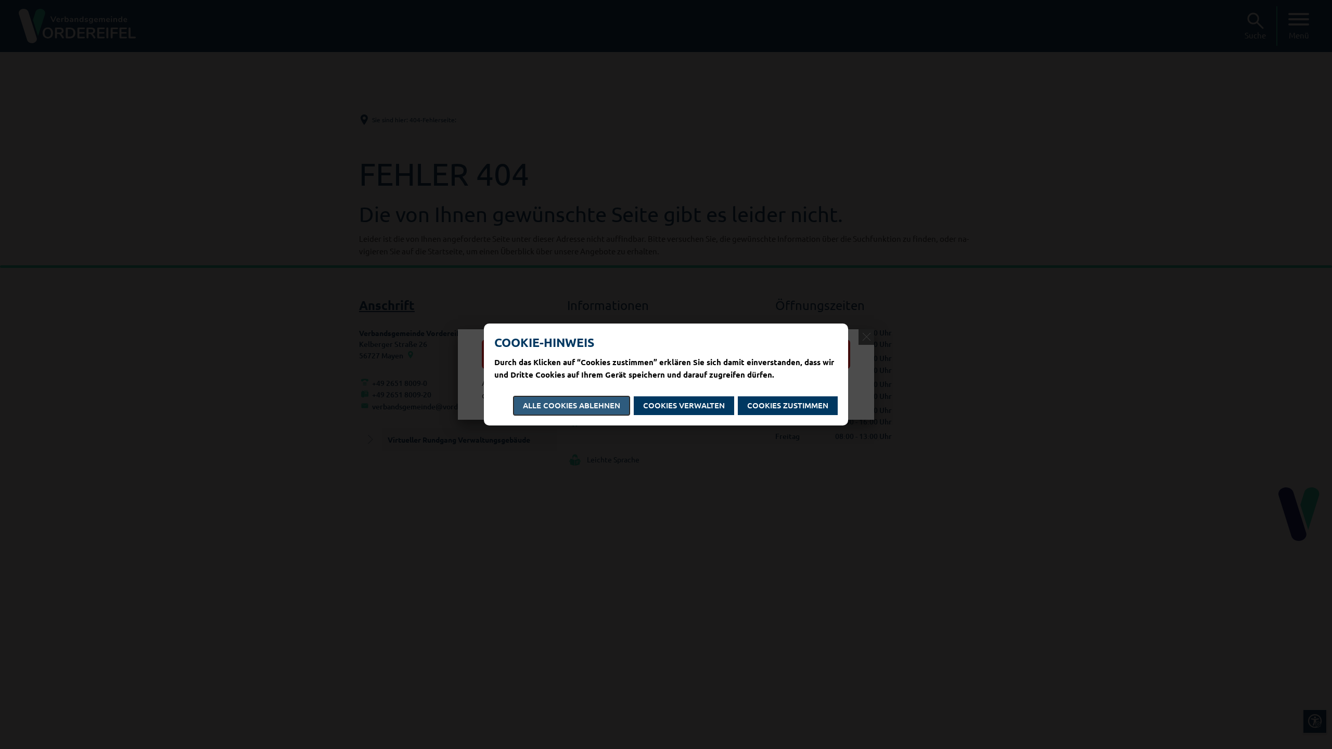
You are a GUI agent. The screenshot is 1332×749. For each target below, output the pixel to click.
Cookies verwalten (684, 405)
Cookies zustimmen (787, 405)
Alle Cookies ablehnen (571, 405)
